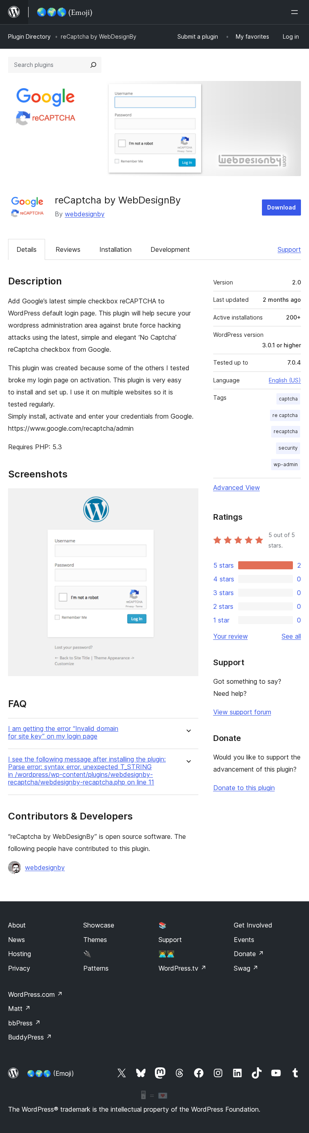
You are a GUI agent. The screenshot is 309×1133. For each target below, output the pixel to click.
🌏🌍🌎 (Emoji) (50, 1073)
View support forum (242, 712)
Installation (115, 249)
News (16, 940)
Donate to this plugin (244, 788)
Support (289, 249)
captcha (288, 399)
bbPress (24, 1023)
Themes (95, 940)
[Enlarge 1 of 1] (187, 499)
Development (170, 249)
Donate (249, 954)
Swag (246, 968)
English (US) (285, 380)
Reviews (68, 249)
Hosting (19, 954)
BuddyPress (30, 1037)
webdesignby (85, 214)
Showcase (98, 925)
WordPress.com (35, 994)
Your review (230, 636)
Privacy (19, 968)
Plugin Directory (29, 36)
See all (291, 636)
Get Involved (253, 925)
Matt (19, 1008)
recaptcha (286, 431)
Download (281, 207)
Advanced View (236, 487)
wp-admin (286, 464)
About (17, 925)
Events (244, 940)
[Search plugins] (93, 65)
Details (26, 249)
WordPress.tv (182, 968)
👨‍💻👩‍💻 (167, 954)
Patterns (96, 968)
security (288, 448)
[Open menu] (296, 12)
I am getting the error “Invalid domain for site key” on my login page (63, 732)
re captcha (285, 415)
